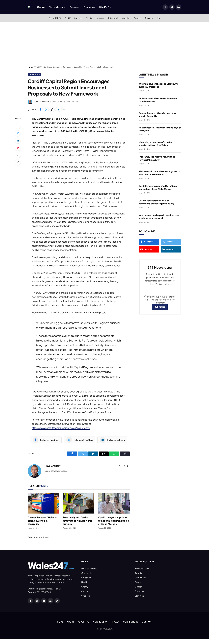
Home (30, 67)
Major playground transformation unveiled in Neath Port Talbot (156, 143)
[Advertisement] (104, 43)
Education (89, 7)
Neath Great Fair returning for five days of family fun (160, 129)
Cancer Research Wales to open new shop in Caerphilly (42, 520)
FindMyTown (56, 7)
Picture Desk (100, 622)
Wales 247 (108, 629)
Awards (138, 573)
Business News (142, 568)
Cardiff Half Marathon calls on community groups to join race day (156, 202)
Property (137, 18)
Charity (89, 18)
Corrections (130, 622)
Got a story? (112, 18)
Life (158, 18)
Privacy (115, 622)
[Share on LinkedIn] (57, 109)
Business (74, 7)
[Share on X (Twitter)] (46, 109)
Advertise (126, 18)
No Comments (72, 102)
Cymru (41, 7)
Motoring (100, 18)
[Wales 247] (29, 7)
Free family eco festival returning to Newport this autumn (77, 520)
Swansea (78, 18)
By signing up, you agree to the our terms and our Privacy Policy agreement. (160, 299)
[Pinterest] (18, 148)
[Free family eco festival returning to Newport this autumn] (79, 503)
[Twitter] (18, 133)
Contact (147, 622)
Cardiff (68, 18)
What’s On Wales (89, 568)
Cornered (149, 18)
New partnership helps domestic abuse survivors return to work (159, 216)
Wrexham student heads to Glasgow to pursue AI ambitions (159, 85)
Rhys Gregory (42, 102)
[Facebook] (18, 126)
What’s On (105, 7)
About (70, 622)
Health (84, 582)
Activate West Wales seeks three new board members (158, 100)
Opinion (138, 586)
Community (86, 573)
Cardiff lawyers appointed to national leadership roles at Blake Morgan (113, 520)
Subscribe (160, 307)
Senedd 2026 (55, 18)
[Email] (18, 155)
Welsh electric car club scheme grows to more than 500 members (159, 173)
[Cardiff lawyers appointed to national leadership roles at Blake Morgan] (114, 503)
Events (138, 582)
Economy (139, 591)
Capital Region (34, 74)
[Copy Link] (52, 109)
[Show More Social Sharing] (63, 109)
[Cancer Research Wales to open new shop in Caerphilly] (43, 503)
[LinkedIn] (18, 140)
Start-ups (139, 595)
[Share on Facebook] (40, 109)
